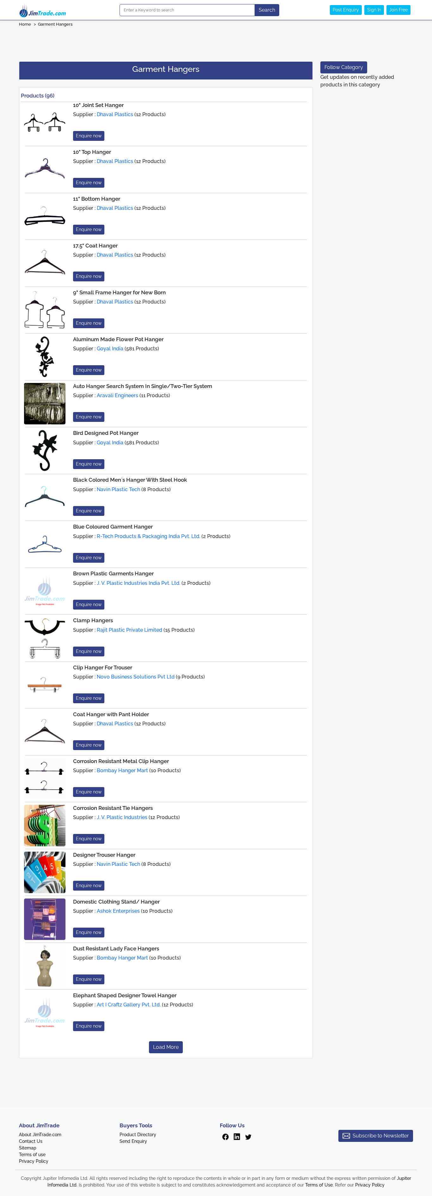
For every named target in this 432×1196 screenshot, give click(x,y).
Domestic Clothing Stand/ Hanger (116, 902)
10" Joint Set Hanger (98, 105)
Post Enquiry (346, 9)
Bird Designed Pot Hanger (106, 433)
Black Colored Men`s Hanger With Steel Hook (130, 480)
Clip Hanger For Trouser (102, 667)
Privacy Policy (33, 1161)
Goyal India (110, 349)
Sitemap (27, 1147)
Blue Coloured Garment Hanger (113, 526)
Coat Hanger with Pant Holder (111, 714)
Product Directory (138, 1134)
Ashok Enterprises (118, 911)
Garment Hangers (55, 24)
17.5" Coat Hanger (95, 245)
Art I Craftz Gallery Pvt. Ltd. (129, 1005)
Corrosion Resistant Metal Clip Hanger (121, 761)
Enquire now (89, 135)
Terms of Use (319, 1184)
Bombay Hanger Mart (122, 770)
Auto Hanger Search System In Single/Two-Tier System (142, 386)
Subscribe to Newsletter (381, 1136)
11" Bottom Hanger (96, 199)
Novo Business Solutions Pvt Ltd (136, 677)
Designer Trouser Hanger (104, 855)
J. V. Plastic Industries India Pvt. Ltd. (138, 583)
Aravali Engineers (117, 395)
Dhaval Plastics (115, 114)
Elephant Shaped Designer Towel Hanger (124, 995)
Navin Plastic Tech (118, 489)
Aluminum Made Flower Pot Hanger (118, 339)
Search (267, 10)
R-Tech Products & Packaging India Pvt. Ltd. (148, 536)
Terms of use (32, 1154)
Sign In (374, 9)
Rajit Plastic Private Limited (129, 630)
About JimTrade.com (40, 1134)
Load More (166, 1047)
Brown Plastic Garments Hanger (113, 573)
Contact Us (30, 1141)
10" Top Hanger (92, 152)
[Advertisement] (216, 42)
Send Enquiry (133, 1141)
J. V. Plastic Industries (122, 817)
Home (25, 24)
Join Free (398, 9)
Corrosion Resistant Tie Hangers (113, 808)
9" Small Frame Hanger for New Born (119, 292)
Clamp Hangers (93, 620)
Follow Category (343, 67)
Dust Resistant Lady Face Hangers (116, 948)
